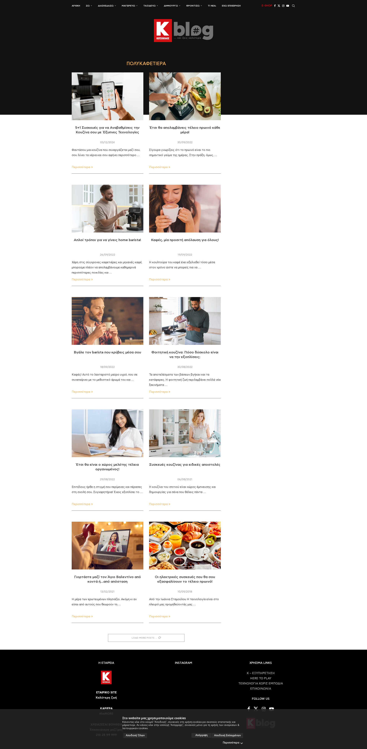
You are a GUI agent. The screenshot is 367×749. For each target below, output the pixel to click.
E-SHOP (267, 5)
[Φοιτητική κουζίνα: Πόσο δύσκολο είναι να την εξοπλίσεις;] (185, 321)
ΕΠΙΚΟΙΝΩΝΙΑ (260, 688)
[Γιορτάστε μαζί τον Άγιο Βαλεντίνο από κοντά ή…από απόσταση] (107, 545)
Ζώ (88, 6)
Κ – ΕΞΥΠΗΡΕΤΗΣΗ (261, 673)
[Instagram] (283, 5)
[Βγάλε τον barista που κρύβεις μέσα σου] (107, 321)
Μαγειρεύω (128, 6)
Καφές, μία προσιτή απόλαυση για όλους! (185, 240)
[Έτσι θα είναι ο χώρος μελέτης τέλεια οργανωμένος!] (107, 433)
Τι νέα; (212, 6)
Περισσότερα (231, 743)
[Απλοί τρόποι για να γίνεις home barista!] (107, 208)
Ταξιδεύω (149, 6)
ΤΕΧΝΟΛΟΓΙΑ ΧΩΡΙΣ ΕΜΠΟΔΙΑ (260, 683)
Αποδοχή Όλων (135, 735)
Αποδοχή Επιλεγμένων (227, 735)
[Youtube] (287, 5)
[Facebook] (275, 5)
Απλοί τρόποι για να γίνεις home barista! (107, 240)
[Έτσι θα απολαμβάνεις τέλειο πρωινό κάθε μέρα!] (185, 96)
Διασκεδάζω (106, 6)
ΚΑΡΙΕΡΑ (106, 708)
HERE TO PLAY (260, 678)
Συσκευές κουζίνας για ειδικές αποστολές (184, 464)
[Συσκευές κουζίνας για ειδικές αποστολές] (185, 433)
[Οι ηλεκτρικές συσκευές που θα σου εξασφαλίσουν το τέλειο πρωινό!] (185, 545)
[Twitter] (279, 5)
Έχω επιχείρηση (231, 6)
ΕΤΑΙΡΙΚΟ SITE (106, 692)
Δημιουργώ (171, 6)
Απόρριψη (201, 735)
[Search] (293, 5)
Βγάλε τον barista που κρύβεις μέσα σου (107, 352)
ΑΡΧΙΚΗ (76, 6)
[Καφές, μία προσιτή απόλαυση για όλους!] (185, 208)
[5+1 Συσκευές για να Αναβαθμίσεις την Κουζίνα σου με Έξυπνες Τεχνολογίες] (107, 96)
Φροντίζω (193, 6)
